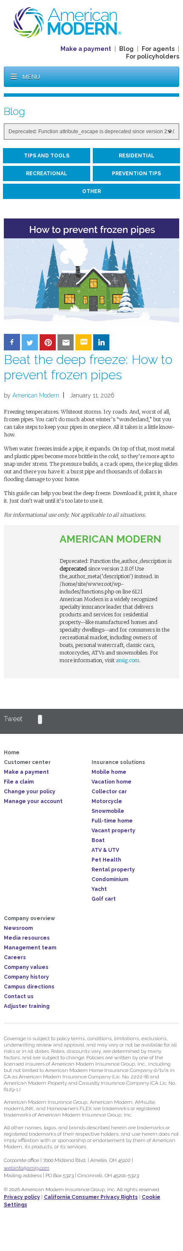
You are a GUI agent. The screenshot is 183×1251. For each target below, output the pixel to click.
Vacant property (113, 831)
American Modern (35, 395)
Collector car (109, 792)
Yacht (99, 889)
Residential (136, 156)
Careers (15, 957)
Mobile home (109, 772)
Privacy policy (22, 1197)
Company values (26, 967)
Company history (26, 977)
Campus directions (29, 987)
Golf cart (104, 899)
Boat (98, 840)
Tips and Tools (46, 156)
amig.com (127, 660)
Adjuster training (26, 1006)
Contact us (19, 996)
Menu (31, 77)
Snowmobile (108, 811)
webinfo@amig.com (26, 1168)
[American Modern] (68, 21)
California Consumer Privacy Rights (91, 1197)
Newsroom (18, 928)
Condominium (110, 879)
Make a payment (85, 48)
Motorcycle (107, 801)
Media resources (27, 938)
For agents (158, 48)
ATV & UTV (105, 850)
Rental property (113, 870)
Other (91, 191)
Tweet (13, 719)
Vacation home (112, 782)
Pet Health (106, 860)
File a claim (19, 782)
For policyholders (152, 56)
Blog (126, 48)
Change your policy (29, 792)
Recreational (46, 173)
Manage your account (33, 801)
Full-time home (112, 821)
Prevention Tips (136, 173)
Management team (30, 948)
